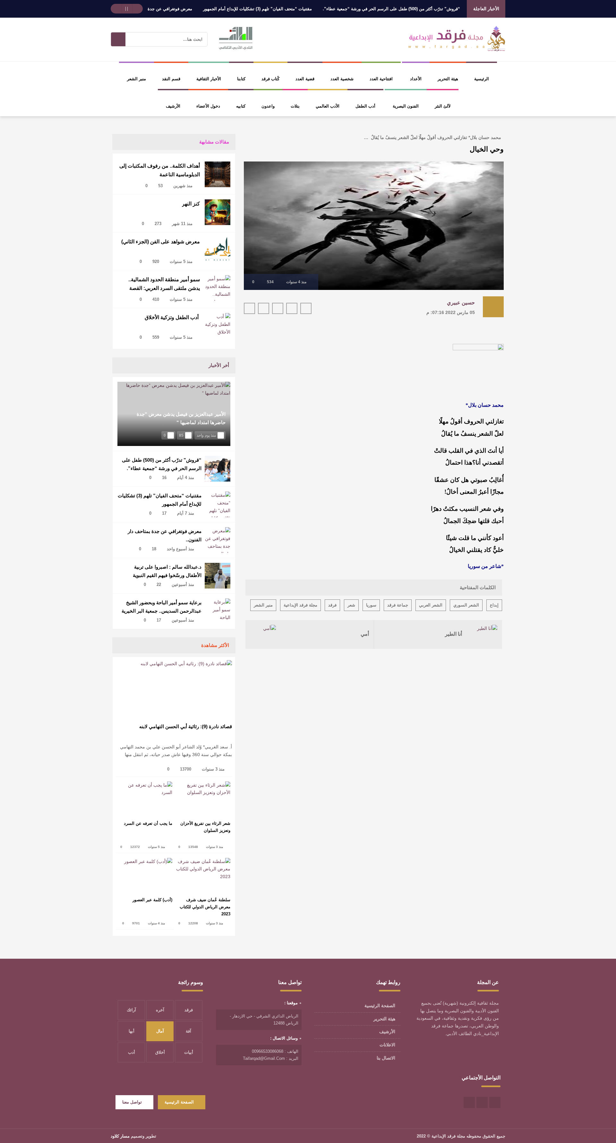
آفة (188, 1031)
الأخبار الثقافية (208, 78)
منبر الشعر (136, 78)
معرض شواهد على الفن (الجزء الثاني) (160, 241)
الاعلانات (387, 1044)
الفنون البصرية (406, 106)
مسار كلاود (120, 1136)
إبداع (494, 605)
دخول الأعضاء (208, 106)
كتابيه (240, 106)
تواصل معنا (132, 1102)
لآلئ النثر (442, 106)
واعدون (268, 106)
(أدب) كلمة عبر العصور (152, 899)
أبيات (188, 1052)
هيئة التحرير (448, 78)
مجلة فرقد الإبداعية (300, 605)
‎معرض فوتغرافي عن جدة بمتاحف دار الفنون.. (175, 8)
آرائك (131, 1010)
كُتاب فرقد (270, 78)
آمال (160, 1031)
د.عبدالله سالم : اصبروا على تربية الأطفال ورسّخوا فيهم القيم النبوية (167, 571)
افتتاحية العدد (381, 78)
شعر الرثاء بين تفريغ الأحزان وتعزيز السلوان (205, 827)
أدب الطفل (365, 106)
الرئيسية (481, 78)
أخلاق (160, 1052)
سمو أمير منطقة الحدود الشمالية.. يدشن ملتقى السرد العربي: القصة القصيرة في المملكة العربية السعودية (161, 285)
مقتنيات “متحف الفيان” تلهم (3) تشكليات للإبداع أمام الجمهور (281, 8)
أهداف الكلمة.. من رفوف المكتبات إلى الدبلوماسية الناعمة (159, 170)
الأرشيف (173, 106)
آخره (160, 1010)
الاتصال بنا (386, 1057)
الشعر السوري (466, 605)
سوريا (371, 605)
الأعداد (416, 78)
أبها (131, 1031)
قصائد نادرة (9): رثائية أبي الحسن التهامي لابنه (185, 726)
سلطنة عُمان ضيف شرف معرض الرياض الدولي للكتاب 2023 (205, 906)
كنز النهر (191, 203)
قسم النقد (171, 78)
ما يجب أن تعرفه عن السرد (148, 823)
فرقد (332, 605)
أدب (131, 1052)
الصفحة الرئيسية (379, 1005)
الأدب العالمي (327, 106)
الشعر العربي (430, 605)
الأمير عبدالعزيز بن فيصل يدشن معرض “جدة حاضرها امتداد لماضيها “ (181, 418)
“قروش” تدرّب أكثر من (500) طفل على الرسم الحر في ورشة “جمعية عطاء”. (415, 8)
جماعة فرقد (397, 605)
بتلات (295, 106)
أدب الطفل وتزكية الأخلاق (172, 317)
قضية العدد (304, 78)
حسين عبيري (461, 302)
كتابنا (241, 78)
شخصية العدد (342, 78)
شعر (351, 605)
